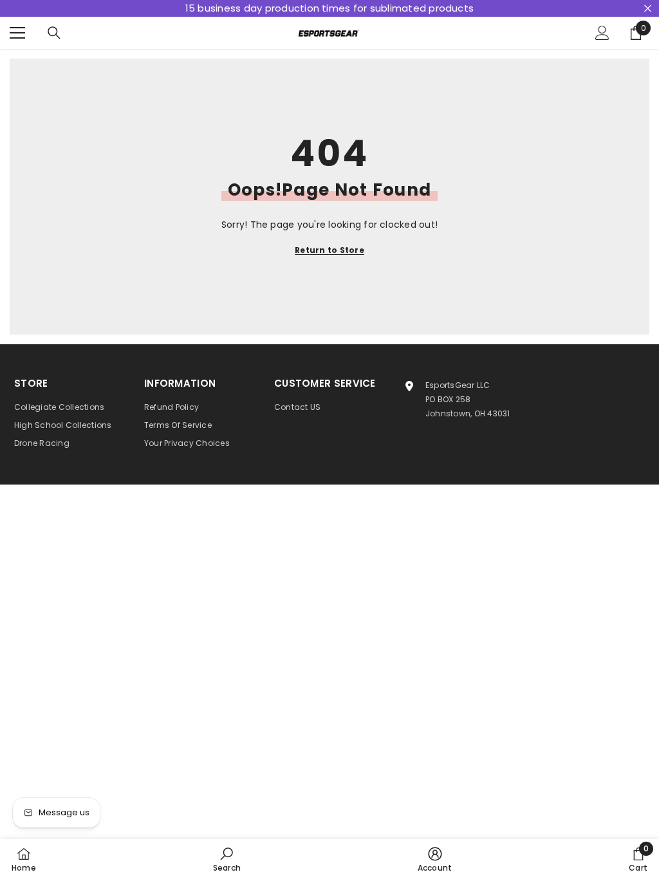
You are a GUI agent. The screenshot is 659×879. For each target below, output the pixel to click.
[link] (227, 859)
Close (648, 9)
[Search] (54, 33)
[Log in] (602, 33)
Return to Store (329, 250)
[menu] (17, 33)
